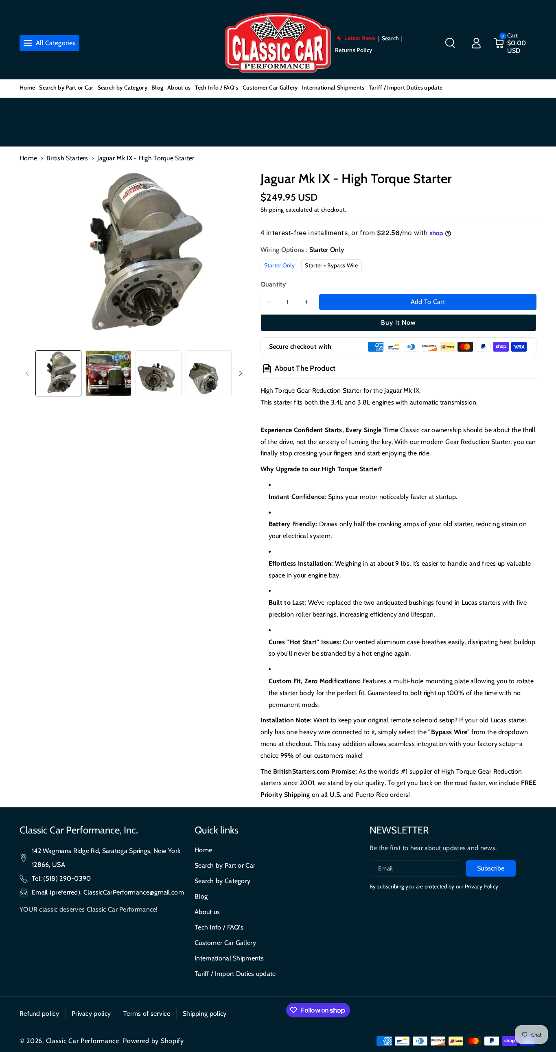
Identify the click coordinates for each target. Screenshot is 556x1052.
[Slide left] (27, 373)
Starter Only (279, 265)
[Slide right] (240, 373)
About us (207, 912)
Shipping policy (205, 1013)
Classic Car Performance (82, 1041)
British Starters (67, 158)
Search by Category (222, 881)
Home (28, 158)
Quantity (273, 284)
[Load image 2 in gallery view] (108, 373)
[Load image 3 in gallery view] (159, 373)
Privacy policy (91, 1013)
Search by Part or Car (225, 865)
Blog (201, 896)
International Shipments (229, 958)
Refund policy (39, 1013)
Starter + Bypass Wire (331, 265)
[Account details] (476, 43)
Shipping (272, 209)
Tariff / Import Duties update (235, 974)
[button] (450, 43)
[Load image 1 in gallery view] (58, 373)
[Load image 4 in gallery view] (209, 373)
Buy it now (398, 322)
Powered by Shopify (153, 1041)
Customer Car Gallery (225, 943)
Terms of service (146, 1013)
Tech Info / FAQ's (219, 927)
